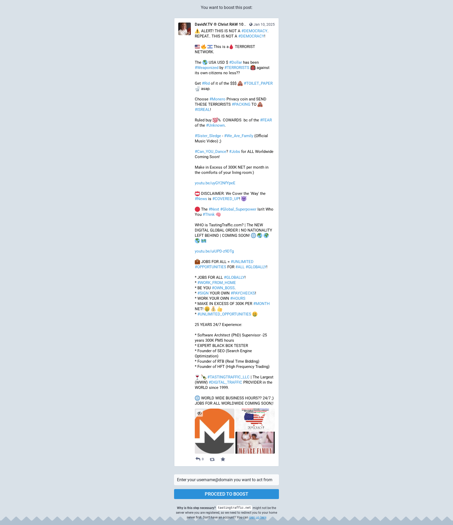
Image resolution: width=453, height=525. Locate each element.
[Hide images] (199, 413)
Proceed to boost (226, 494)
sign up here (257, 517)
